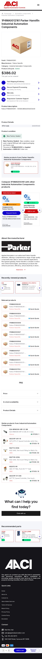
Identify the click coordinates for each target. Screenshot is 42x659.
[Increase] (9, 650)
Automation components (23, 13)
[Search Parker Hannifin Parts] (16, 251)
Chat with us (21, 513)
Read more (19, 269)
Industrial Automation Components (13, 15)
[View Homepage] (14, 5)
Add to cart (20, 650)
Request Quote (33, 650)
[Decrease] (3, 650)
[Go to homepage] (21, 564)
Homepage (7, 13)
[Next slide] (39, 210)
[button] (21, 82)
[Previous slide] (23, 210)
